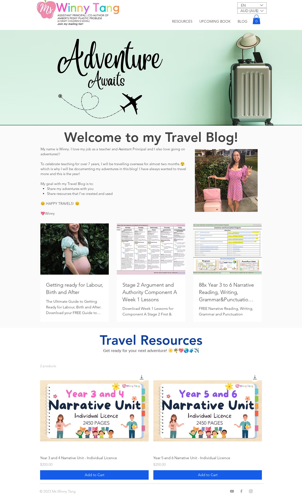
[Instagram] (250, 491)
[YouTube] (232, 491)
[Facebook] (241, 491)
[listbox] (252, 11)
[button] (252, 11)
